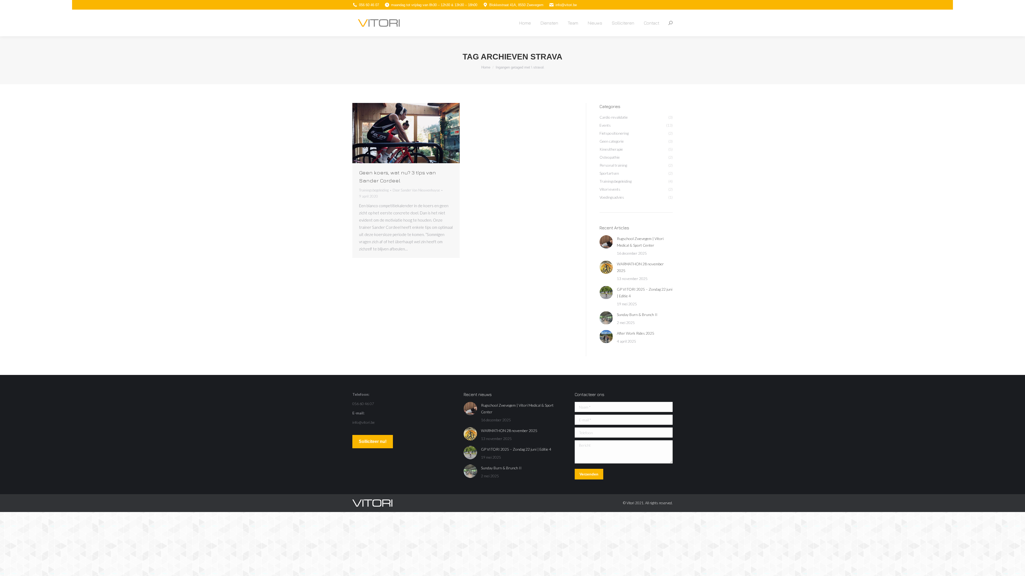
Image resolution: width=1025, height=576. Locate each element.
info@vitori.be (566, 5)
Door (416, 190)
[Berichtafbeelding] (606, 242)
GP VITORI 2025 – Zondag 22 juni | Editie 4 (644, 292)
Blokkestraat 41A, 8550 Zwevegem (516, 5)
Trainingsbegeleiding (374, 190)
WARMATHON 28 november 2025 (640, 267)
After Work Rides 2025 (635, 333)
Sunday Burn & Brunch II (637, 314)
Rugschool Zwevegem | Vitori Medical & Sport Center (640, 241)
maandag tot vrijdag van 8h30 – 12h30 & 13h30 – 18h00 (434, 5)
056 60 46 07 (369, 5)
